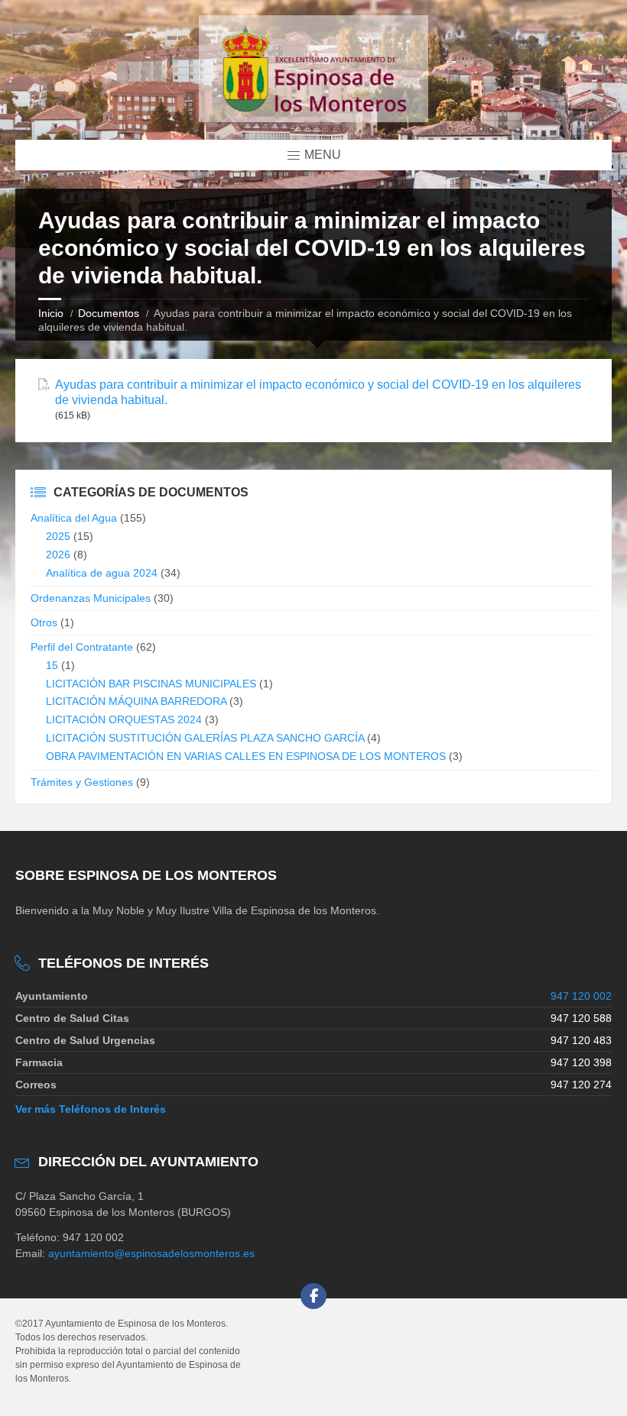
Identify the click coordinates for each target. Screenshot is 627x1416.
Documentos (108, 313)
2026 (58, 554)
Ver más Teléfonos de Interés (90, 1109)
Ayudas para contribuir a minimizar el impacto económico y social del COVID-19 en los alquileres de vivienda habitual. (318, 392)
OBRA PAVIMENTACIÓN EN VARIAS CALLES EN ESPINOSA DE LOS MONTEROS (246, 756)
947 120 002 (581, 996)
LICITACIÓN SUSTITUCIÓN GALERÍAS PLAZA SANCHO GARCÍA (205, 738)
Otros (44, 622)
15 (52, 665)
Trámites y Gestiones (82, 782)
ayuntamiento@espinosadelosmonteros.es (151, 1253)
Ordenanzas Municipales (91, 598)
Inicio (50, 313)
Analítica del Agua (74, 518)
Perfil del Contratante (82, 647)
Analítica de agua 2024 (102, 573)
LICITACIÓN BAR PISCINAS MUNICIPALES (151, 683)
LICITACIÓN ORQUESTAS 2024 (124, 719)
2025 (58, 536)
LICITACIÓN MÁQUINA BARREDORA (136, 701)
